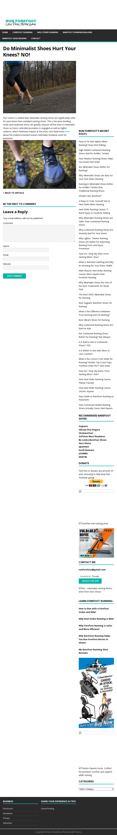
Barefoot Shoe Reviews (14, 38)
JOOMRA (83, 453)
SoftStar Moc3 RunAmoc (92, 436)
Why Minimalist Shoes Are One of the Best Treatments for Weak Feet (95, 286)
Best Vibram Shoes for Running (94, 319)
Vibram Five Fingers (89, 429)
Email (5, 254)
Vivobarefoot (86, 433)
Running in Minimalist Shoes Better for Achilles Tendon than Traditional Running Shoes (96, 187)
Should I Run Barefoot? (90, 195)
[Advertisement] (61, 7)
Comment (8, 223)
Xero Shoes (85, 443)
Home (5, 32)
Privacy (6, 818)
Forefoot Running (22, 32)
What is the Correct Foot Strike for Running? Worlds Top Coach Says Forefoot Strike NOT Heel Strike (96, 362)
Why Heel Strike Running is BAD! (96, 618)
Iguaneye (84, 446)
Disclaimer (8, 813)
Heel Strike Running (47, 32)
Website (7, 263)
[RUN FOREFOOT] (24, 27)
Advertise (7, 823)
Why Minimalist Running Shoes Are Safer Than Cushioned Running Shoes (96, 221)
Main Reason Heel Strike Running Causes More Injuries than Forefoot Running (95, 274)
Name (6, 246)
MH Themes (77, 832)
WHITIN (83, 456)
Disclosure (8, 808)
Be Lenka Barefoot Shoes (92, 439)
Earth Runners (86, 450)
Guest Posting (47, 808)
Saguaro (83, 426)
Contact (35, 38)
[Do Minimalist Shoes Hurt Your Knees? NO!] (39, 111)
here (67, 131)
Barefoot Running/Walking (77, 32)
